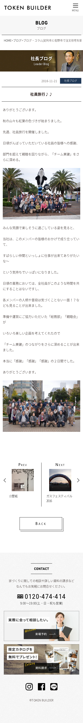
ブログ (17, 40)
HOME (7, 40)
